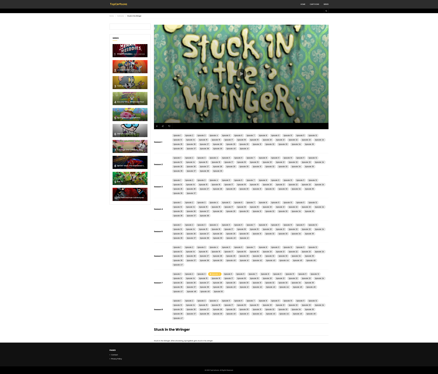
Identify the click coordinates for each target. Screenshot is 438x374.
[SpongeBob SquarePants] (130, 114)
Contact (114, 355)
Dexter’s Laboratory (126, 133)
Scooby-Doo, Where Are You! (130, 102)
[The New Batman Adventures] (130, 194)
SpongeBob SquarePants (128, 117)
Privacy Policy (116, 359)
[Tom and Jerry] (130, 82)
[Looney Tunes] (130, 66)
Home (303, 4)
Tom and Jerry (124, 86)
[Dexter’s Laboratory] (130, 130)
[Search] (326, 11)
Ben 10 (120, 181)
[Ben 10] (130, 178)
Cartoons (314, 4)
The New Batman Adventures (130, 197)
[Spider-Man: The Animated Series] (130, 162)
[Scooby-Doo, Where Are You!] (130, 98)
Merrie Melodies (124, 54)
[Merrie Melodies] (130, 50)
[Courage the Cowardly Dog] (130, 146)
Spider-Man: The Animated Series (132, 165)
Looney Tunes (123, 70)
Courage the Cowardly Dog (129, 149)
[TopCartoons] (119, 4)
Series (326, 4)
